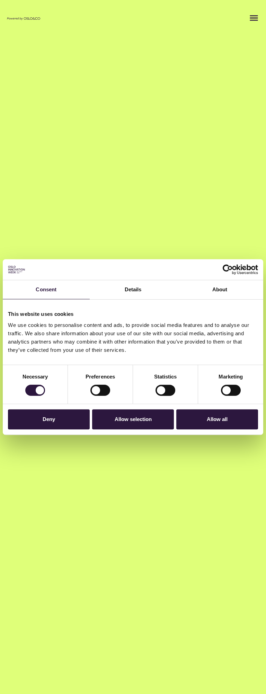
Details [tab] (133, 289)
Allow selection (133, 419)
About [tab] (220, 289)
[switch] (100, 390)
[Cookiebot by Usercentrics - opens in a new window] (227, 269)
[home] (23, 18)
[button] (254, 18)
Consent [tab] (46, 289)
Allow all (217, 419)
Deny (49, 419)
